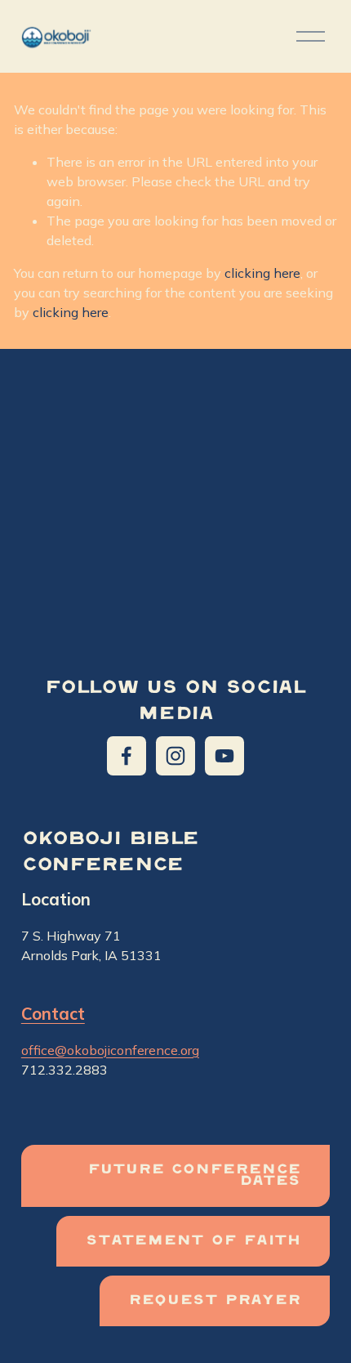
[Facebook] (126, 755)
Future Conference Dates (194, 1175)
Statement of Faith (193, 1241)
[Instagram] (175, 755)
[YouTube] (224, 755)
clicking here (262, 273)
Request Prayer (214, 1301)
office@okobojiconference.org (110, 1050)
